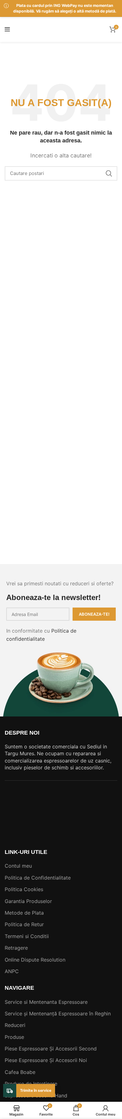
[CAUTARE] (109, 173)
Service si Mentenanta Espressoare (46, 1002)
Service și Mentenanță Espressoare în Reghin (58, 1013)
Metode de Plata (24, 913)
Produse (14, 1037)
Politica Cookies (24, 889)
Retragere (16, 948)
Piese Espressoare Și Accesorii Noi (46, 1060)
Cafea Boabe (20, 1072)
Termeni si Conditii (27, 936)
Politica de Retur (24, 924)
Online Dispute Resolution (35, 960)
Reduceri (15, 1025)
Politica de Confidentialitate (38, 878)
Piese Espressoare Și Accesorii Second (51, 1048)
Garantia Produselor (28, 901)
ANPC (12, 971)
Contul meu (18, 866)
